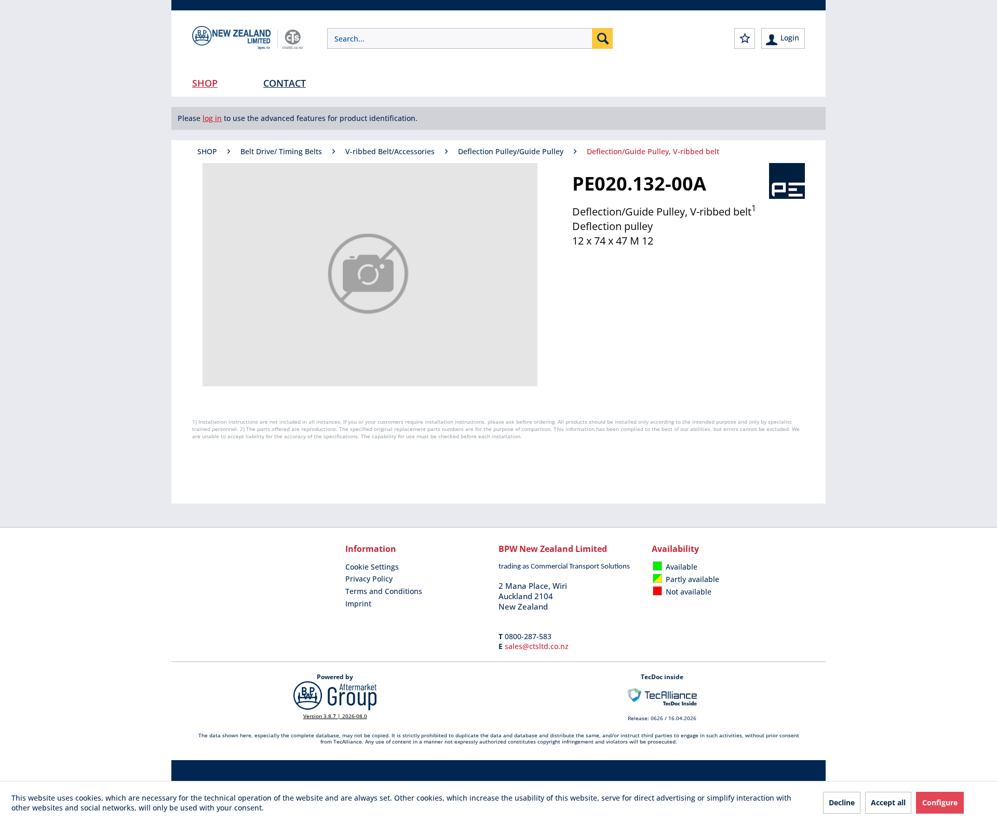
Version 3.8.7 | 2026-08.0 (335, 716)
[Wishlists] (744, 38)
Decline (842, 802)
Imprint (358, 604)
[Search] (602, 38)
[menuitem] (470, 38)
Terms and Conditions (383, 591)
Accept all (888, 802)
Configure (940, 802)
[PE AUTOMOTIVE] (787, 181)
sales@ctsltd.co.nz (537, 646)
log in (212, 118)
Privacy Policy (369, 579)
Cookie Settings (372, 567)
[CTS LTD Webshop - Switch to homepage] (247, 46)
